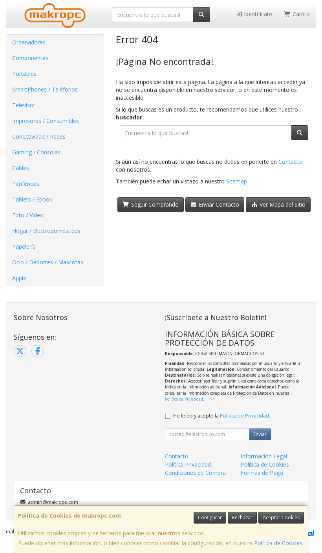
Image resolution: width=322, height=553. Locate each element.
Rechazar (242, 517)
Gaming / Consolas (36, 152)
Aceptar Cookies (281, 517)
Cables (20, 168)
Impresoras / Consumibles (45, 121)
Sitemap (236, 181)
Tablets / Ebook (32, 199)
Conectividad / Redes (39, 136)
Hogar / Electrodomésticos (46, 230)
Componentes (30, 58)
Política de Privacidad (184, 399)
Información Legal (264, 456)
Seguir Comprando (154, 204)
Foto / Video (28, 215)
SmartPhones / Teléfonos (45, 89)
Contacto (290, 161)
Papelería (24, 246)
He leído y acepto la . (221, 415)
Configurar (210, 517)
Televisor (23, 105)
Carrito (300, 14)
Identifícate (257, 14)
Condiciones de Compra (195, 472)
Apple (19, 278)
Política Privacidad (188, 464)
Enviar (260, 434)
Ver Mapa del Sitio (282, 204)
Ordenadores (29, 42)
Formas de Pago (262, 472)
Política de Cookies (278, 543)
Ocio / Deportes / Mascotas (47, 262)
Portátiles (24, 73)
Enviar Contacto (218, 204)
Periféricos (25, 183)
